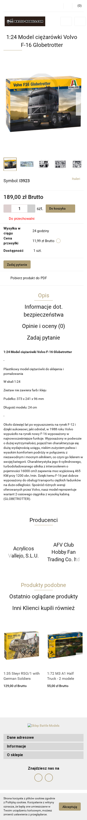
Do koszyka (57, 208)
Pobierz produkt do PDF (28, 278)
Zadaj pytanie (17, 264)
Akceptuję (69, 807)
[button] (43, 738)
